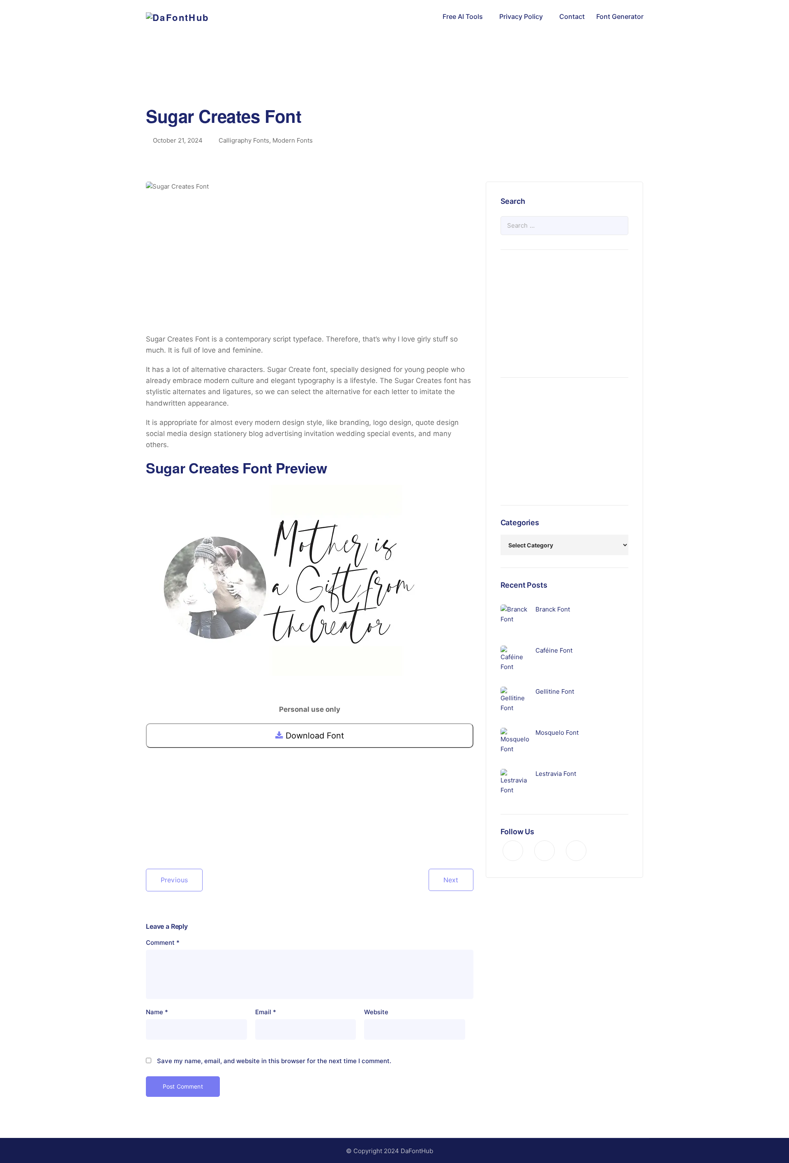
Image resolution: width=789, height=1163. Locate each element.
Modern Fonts (292, 140)
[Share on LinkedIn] (191, 833)
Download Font (313, 736)
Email (265, 1012)
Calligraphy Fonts (244, 140)
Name (157, 1012)
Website (376, 1012)
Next (451, 880)
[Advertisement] (394, 80)
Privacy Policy (521, 16)
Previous (174, 880)
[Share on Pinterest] (178, 833)
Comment (163, 942)
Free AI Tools (463, 16)
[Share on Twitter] (165, 833)
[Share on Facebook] (152, 833)
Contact (572, 16)
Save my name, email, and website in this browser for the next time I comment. (274, 1061)
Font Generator (620, 16)
